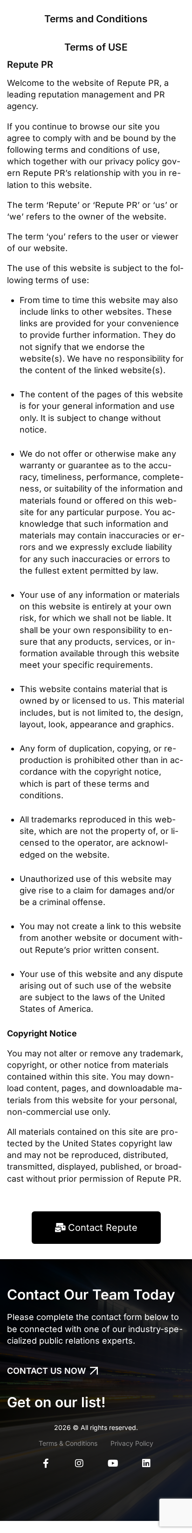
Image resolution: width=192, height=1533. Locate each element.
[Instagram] (79, 1463)
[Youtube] (113, 1463)
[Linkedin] (146, 1463)
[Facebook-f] (45, 1463)
